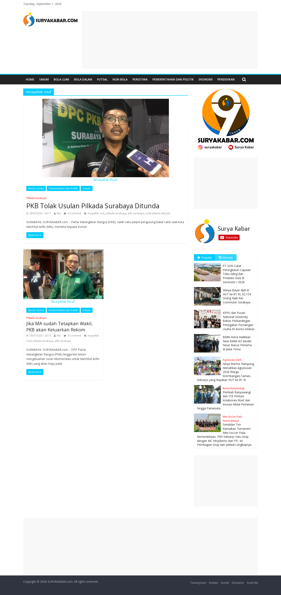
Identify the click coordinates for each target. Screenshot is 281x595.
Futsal (102, 79)
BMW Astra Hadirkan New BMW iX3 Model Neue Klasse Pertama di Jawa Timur (237, 343)
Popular (206, 257)
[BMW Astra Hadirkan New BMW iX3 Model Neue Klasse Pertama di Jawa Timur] (208, 334)
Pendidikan (226, 79)
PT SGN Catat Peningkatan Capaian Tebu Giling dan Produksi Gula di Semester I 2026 (237, 274)
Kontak (225, 583)
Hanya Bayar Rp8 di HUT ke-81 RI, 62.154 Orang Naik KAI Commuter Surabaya (237, 296)
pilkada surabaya (116, 213)
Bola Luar (61, 79)
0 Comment (74, 213)
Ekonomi (205, 79)
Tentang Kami (198, 583)
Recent (228, 257)
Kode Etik (252, 583)
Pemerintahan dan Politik (173, 79)
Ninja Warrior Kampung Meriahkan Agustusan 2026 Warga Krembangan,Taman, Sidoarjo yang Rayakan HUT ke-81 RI (225, 370)
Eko (59, 213)
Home (30, 79)
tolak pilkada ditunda (157, 213)
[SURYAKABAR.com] (50, 13)
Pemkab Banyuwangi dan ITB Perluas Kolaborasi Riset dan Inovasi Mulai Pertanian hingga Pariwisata (225, 398)
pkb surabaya (136, 213)
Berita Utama (36, 188)
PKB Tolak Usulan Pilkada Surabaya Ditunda (92, 203)
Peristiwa (139, 79)
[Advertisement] (170, 40)
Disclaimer (238, 583)
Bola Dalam (83, 79)
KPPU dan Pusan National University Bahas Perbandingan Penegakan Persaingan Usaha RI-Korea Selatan (238, 321)
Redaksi (213, 583)
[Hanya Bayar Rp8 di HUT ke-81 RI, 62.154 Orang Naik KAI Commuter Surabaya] (208, 287)
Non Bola (120, 79)
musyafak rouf (96, 213)
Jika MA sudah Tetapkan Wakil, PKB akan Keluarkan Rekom (59, 324)
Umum (44, 79)
